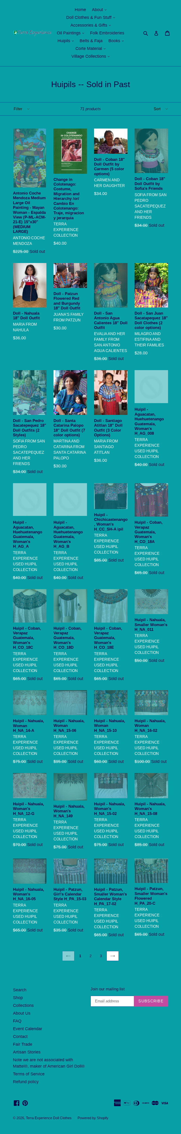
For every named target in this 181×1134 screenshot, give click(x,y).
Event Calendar (27, 1028)
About (100, 9)
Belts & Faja (91, 40)
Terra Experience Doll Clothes (49, 1118)
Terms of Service (29, 1074)
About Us (21, 1013)
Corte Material (91, 48)
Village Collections (91, 56)
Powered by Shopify (93, 1118)
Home (80, 9)
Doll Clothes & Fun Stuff (91, 17)
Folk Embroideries (107, 33)
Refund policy (26, 1081)
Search (19, 990)
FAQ (17, 1021)
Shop (18, 997)
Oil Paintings (71, 32)
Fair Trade (22, 1044)
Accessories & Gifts (91, 25)
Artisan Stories (27, 1052)
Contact (20, 1036)
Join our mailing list (107, 989)
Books (117, 40)
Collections (23, 1005)
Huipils (67, 40)
